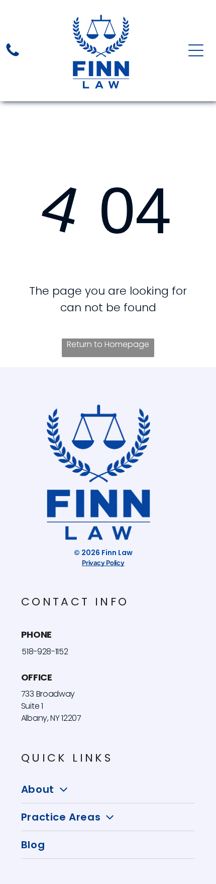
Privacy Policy (103, 563)
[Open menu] (195, 50)
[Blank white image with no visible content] (13, 55)
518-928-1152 (45, 651)
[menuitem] (108, 789)
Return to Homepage (108, 344)
